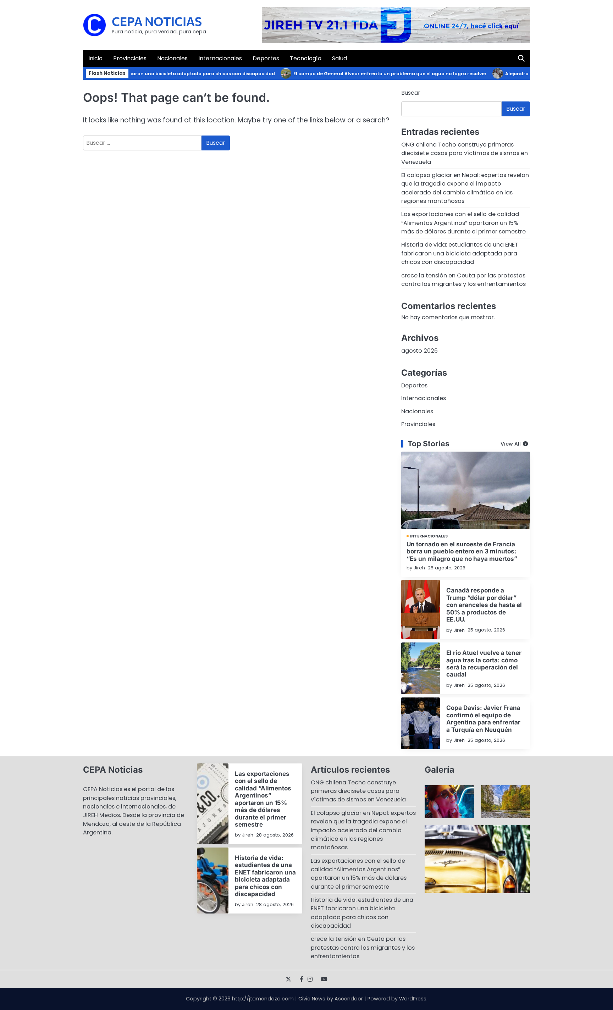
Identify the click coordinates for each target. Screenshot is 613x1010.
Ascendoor (349, 998)
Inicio (95, 58)
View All (511, 444)
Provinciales (130, 58)
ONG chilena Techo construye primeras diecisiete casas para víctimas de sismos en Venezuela (464, 153)
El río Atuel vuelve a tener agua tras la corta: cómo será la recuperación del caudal (483, 663)
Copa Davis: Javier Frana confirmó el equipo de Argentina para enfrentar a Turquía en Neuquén (483, 718)
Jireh (419, 567)
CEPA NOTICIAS (157, 21)
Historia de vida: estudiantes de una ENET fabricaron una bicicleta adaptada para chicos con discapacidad (132, 74)
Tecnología (305, 58)
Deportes (266, 58)
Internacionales (220, 58)
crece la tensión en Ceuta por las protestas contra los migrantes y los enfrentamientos (463, 279)
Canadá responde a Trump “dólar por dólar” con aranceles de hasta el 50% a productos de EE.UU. (484, 604)
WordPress (412, 998)
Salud (339, 58)
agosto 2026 (419, 351)
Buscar (410, 93)
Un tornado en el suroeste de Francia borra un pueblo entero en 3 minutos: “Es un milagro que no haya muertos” (462, 551)
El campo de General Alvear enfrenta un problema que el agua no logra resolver (375, 74)
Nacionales (172, 58)
